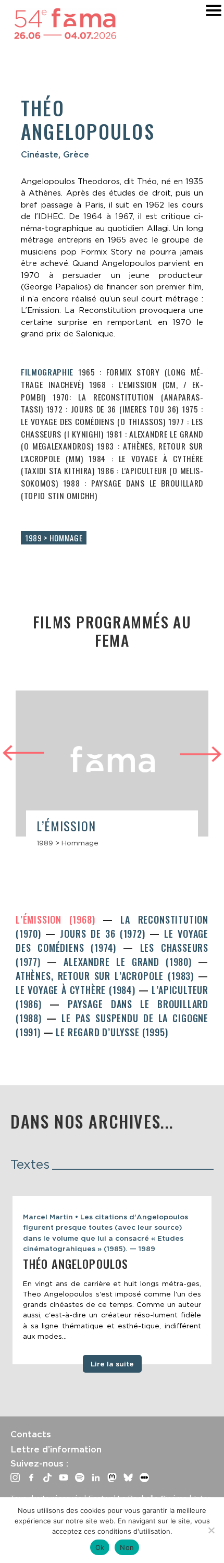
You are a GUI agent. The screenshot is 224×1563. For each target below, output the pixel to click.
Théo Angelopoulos (75, 1264)
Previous (23, 751)
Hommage (79, 843)
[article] (112, 773)
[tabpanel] (112, 1280)
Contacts (30, 1434)
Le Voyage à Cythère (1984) (77, 990)
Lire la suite (112, 1364)
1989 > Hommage (53, 537)
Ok (100, 1547)
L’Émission (66, 825)
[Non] (211, 1530)
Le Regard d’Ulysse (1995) (112, 1032)
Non (127, 1547)
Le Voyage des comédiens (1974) (112, 940)
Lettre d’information (56, 1449)
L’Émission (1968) (59, 919)
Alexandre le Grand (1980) (131, 961)
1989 (44, 843)
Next (200, 755)
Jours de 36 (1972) (105, 933)
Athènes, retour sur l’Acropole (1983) (107, 976)
